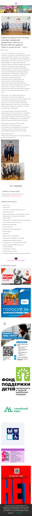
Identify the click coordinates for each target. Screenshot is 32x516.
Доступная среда (8, 212)
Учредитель (6, 205)
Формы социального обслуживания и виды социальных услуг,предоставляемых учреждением (16, 216)
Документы (6, 207)
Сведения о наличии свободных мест (14, 209)
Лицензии (6, 233)
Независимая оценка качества (12, 222)
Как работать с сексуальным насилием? (15, 242)
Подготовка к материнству (11, 236)
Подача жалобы (7, 227)
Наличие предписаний (9, 224)
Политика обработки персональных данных (16, 253)
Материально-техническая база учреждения (16, 220)
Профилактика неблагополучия (12, 240)
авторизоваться (15, 196)
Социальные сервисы (9, 249)
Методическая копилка (10, 251)
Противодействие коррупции (12, 229)
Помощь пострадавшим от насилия (13, 238)
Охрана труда (7, 231)
